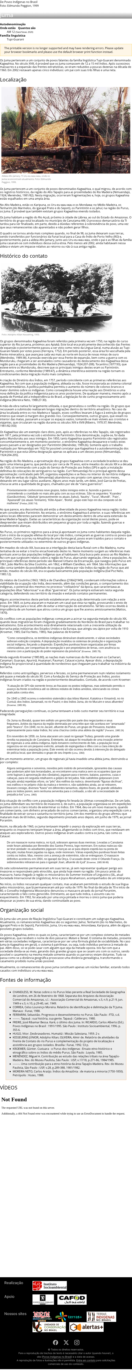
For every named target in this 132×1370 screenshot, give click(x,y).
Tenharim (6, 208)
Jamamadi (36, 701)
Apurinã (31, 660)
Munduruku (7, 361)
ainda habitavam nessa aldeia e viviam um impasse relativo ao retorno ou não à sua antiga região (63, 244)
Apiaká (55, 344)
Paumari (58, 660)
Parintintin (82, 208)
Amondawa (88, 925)
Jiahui (74, 496)
